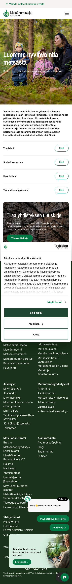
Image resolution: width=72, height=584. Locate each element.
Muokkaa (34, 323)
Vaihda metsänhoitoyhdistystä (26, 4)
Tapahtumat (45, 451)
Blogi (41, 447)
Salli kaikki (36, 312)
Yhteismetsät (11, 473)
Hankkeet (9, 468)
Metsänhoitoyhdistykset (53, 397)
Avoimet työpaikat (49, 442)
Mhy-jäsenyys (12, 388)
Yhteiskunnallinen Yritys (53, 411)
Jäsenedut (9, 393)
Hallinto (8, 463)
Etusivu (8, 442)
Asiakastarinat (47, 393)
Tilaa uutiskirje (47, 402)
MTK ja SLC (10, 410)
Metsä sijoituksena (15, 345)
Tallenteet (9, 428)
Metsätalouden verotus (17, 358)
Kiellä (36, 334)
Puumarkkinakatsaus (16, 363)
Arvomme (44, 388)
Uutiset (42, 456)
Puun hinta (10, 367)
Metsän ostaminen (14, 354)
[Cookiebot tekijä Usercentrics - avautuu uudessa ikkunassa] (53, 246)
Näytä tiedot (54, 302)
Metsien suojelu (47, 349)
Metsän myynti (12, 349)
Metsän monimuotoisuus (53, 353)
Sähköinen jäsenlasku (16, 423)
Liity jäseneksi (12, 397)
